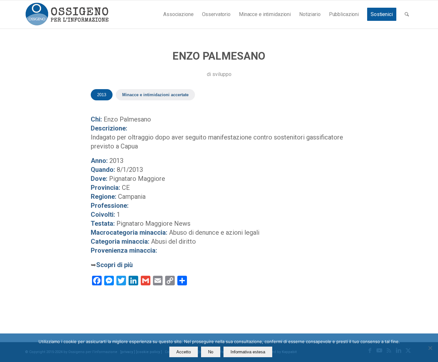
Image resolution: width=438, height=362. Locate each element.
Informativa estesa (248, 351)
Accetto (183, 351)
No (210, 351)
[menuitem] (178, 14)
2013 (101, 94)
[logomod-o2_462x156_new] (67, 14)
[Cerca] (406, 14)
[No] (430, 348)
